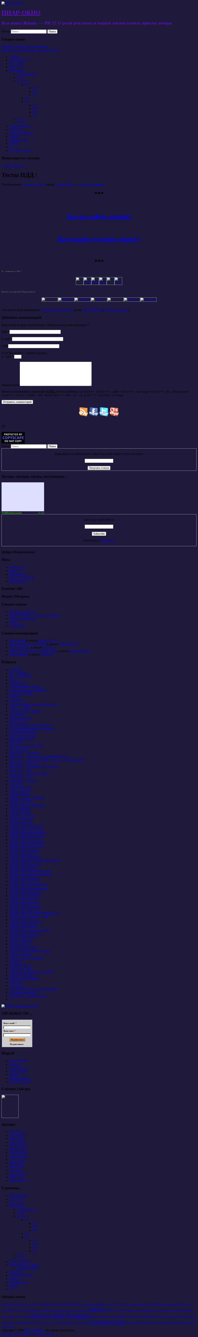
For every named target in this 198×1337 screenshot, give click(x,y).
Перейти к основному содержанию (25, 46)
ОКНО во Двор (19, 964)
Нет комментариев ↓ (92, 184)
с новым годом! (107, 1322)
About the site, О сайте (23, 1265)
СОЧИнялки (17, 625)
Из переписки (18, 721)
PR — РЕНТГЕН (20, 676)
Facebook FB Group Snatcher (27, 644)
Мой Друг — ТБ (20, 770)
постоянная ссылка (115, 310)
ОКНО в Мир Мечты (23, 867)
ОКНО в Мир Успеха (23, 926)
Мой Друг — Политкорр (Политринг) (34, 766)
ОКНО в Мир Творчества (26, 923)
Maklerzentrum (18, 654)
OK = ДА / (16, 67)
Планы (13, 136)
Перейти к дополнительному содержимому (30, 50)
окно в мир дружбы (171, 1317)
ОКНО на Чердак (20, 968)
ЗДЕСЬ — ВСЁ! (19, 707)
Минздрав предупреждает (26, 746)
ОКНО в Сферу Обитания (26, 957)
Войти (13, 570)
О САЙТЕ (16, 784)
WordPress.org (18, 581)
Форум (13, 143)
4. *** (21, 122)
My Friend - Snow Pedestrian (38, 1304)
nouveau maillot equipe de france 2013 (33, 651)
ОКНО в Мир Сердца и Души (29, 916)
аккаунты (29, 1310)
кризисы (5, 1317)
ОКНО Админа (19, 791)
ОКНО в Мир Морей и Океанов (30, 874)
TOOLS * (49, 647)
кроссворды (15, 1317)
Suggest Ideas (17, 1067)
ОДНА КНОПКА (20, 787)
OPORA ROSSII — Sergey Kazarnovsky (35, 615)
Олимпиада (177, 1304)
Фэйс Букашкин (17, 1310)
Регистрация (17, 567)
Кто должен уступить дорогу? (99, 238)
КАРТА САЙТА (20, 150)
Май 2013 (15, 1131)
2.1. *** (22, 81)
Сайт (5, 346)
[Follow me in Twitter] (50, 300)
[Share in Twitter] (80, 283)
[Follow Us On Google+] (114, 415)
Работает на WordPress (16, 1333)
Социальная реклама (23, 992)
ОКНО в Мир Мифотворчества (30, 871)
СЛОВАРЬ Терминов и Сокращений (33, 989)
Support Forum (18, 1071)
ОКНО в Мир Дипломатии (27, 843)
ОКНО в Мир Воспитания (26, 836)
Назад (7, 165)
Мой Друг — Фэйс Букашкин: (29, 773)
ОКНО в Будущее (21, 801)
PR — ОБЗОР (18, 673)
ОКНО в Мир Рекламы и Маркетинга (34, 912)
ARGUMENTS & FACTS (13, 1304)
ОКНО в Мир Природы (25, 905)
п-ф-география (188, 1317)
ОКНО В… (16, 129)
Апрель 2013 (17, 1135)
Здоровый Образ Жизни (25, 711)
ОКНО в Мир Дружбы (24, 850)
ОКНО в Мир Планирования (28, 888)
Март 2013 (16, 1138)
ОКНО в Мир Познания (25, 891)
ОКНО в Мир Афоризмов (26, 829)
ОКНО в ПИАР (19, 944)
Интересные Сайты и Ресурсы (29, 725)
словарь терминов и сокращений (73, 1323)
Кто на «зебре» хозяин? (99, 216)
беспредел (71, 1310)
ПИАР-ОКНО (21, 12)
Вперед (20, 165)
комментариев (21, 577)
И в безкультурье (20, 718)
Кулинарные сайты (21, 739)
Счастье (186, 1304)
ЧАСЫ (13, 622)
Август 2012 (17, 1159)
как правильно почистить (148, 1310)
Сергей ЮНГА (64, 184)
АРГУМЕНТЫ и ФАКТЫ (70, 1304)
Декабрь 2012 (18, 1145)
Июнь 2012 (16, 1166)
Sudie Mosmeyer (19, 647)
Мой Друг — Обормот (24, 763)
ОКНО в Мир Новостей (25, 881)
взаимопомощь (83, 1310)
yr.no (41, 512)
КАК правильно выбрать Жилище (32, 728)
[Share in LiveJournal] (110, 283)
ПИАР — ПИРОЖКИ (23, 978)
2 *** (20, 77)
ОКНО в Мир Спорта (23, 919)
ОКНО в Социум (20, 954)
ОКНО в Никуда (20, 940)
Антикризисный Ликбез (57, 310)
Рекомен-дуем (18, 140)
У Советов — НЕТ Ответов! (28, 996)
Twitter (55, 1304)
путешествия (22, 1323)
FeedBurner (107, 540)
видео (98, 1309)
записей (17, 574)
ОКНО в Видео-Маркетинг (27, 805)
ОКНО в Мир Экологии (25, 933)
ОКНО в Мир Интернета (25, 857)
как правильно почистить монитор (177, 1310)
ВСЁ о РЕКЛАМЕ (21, 693)
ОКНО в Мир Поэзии (23, 898)
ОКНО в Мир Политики (25, 895)
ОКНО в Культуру (21, 818)
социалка (131, 1323)
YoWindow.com (12, 512)
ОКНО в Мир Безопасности (27, 832)
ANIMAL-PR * (19, 60)
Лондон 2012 (112, 1304)
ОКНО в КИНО (20, 812)
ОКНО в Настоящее (22, 937)
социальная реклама (145, 1323)
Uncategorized (18, 683)
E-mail (6, 338)
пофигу (11, 1323)
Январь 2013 (17, 1142)
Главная (14, 56)
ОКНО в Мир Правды (24, 902)
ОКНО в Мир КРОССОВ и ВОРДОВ (34, 860)
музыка (94, 1317)
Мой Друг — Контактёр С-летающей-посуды (39, 756)
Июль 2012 (16, 1163)
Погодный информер (23, 496)
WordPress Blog (19, 1078)
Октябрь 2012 (18, 1152)
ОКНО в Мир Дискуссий (26, 846)
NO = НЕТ (16, 63)
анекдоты (38, 1310)
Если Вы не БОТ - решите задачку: (24, 353)
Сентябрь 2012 (19, 1156)
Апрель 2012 (17, 1173)
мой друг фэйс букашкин (60, 1315)
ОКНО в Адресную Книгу (26, 798)
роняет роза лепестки (47, 1323)
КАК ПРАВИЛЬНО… (24, 732)
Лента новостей (19, 126)
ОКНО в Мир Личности (25, 864)
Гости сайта (17, 700)
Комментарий (11, 385)
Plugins (13, 1064)
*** (27, 84)
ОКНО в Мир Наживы (24, 878)
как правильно (129, 1310)
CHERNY (15, 669)
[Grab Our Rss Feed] (83, 415)
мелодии (26, 1317)
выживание (111, 1310)
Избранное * (17, 70)
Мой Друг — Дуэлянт (23, 752)
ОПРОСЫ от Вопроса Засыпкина (31, 971)
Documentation (18, 1060)
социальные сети (185, 1323)
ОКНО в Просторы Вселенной (29, 951)
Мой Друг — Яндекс (23, 780)
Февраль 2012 (18, 1180)
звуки (119, 1310)
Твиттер (5, 1310)
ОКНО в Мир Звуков (23, 853)
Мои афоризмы (19, 749)
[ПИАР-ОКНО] (12, 3)
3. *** (21, 119)
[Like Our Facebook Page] (94, 415)
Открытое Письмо (21, 133)
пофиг (4, 1323)
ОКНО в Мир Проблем (24, 909)
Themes (14, 1074)
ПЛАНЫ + (16, 982)
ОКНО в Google (20, 794)
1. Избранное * (27, 74)
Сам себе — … (19, 985)
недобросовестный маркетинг (112, 1317)
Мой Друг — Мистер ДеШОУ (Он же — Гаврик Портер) (46, 759)
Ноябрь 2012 (17, 1149)
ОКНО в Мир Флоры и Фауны (29, 930)
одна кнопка (133, 1317)
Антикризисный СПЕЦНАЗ (28, 690)
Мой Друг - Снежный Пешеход (133, 1304)
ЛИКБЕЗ (15, 742)
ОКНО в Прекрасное (23, 947)
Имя (4, 331)
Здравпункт (17, 714)
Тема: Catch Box (43, 1333)
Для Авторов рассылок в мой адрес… (34, 704)
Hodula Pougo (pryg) (22, 611)
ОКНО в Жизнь (19, 808)
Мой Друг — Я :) (20, 777)
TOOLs (14, 680)
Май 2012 (15, 1170)
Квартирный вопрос (22, 735)
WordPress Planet (20, 1081)
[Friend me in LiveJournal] (115, 300)
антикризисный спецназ (54, 1310)
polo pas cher (17, 640)
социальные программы (166, 1323)
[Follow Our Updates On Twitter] (104, 415)
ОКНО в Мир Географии (25, 839)
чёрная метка (8, 1327)
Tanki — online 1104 (22, 618)
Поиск (6, 31)
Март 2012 (16, 1177)
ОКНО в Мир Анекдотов (26, 825)
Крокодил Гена (48, 640)
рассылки (32, 1323)
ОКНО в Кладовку (21, 815)
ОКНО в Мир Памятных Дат (28, 885)
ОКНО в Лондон (20, 822)
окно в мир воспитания (150, 1317)
